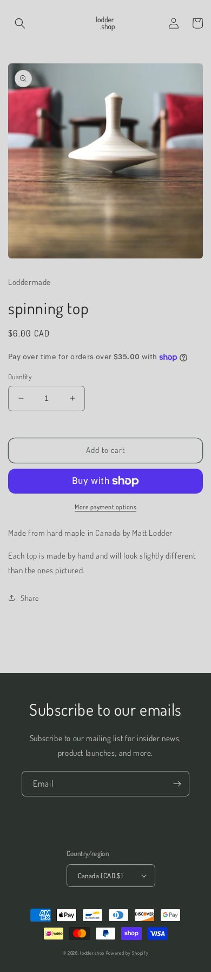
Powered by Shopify (127, 953)
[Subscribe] (177, 783)
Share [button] (30, 597)
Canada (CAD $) (100, 875)
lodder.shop (92, 953)
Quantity (19, 376)
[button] (20, 23)
